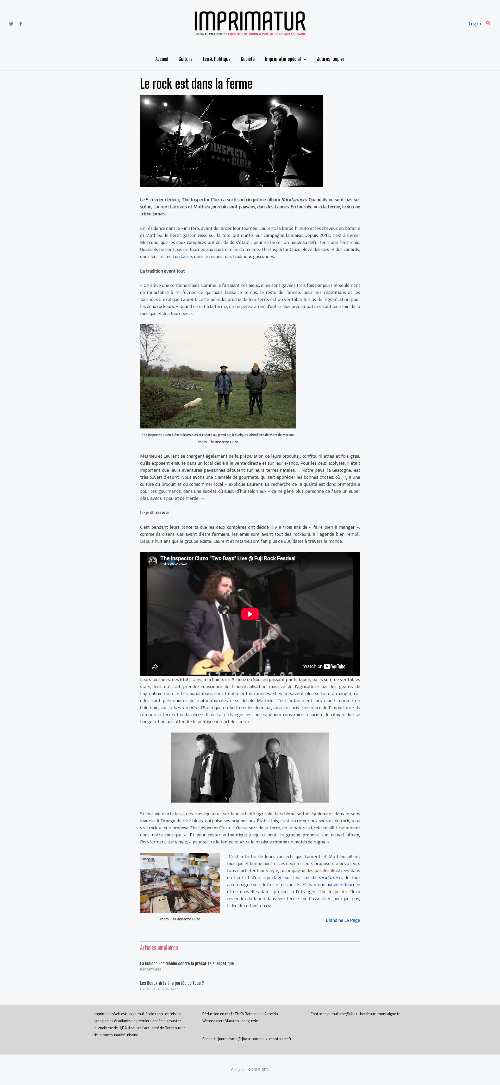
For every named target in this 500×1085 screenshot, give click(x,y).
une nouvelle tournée (339, 884)
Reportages (150, 969)
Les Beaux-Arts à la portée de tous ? (172, 983)
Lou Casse (182, 256)
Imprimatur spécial (283, 59)
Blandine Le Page (343, 920)
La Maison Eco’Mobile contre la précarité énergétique (187, 963)
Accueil (161, 59)
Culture (185, 59)
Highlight (148, 989)
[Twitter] (11, 24)
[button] (488, 23)
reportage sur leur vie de (302, 877)
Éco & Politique (216, 59)
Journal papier (331, 59)
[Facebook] (20, 24)
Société (248, 59)
